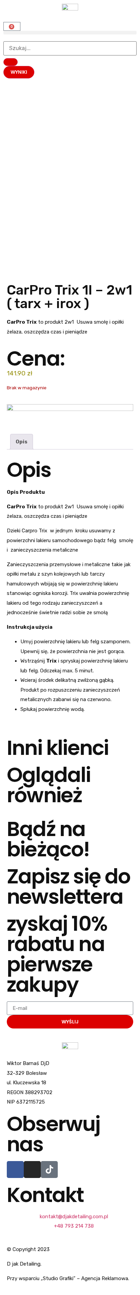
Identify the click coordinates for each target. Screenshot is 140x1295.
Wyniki (19, 72)
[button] (70, 32)
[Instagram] (32, 1169)
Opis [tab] (22, 442)
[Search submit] (10, 62)
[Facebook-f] (15, 1169)
